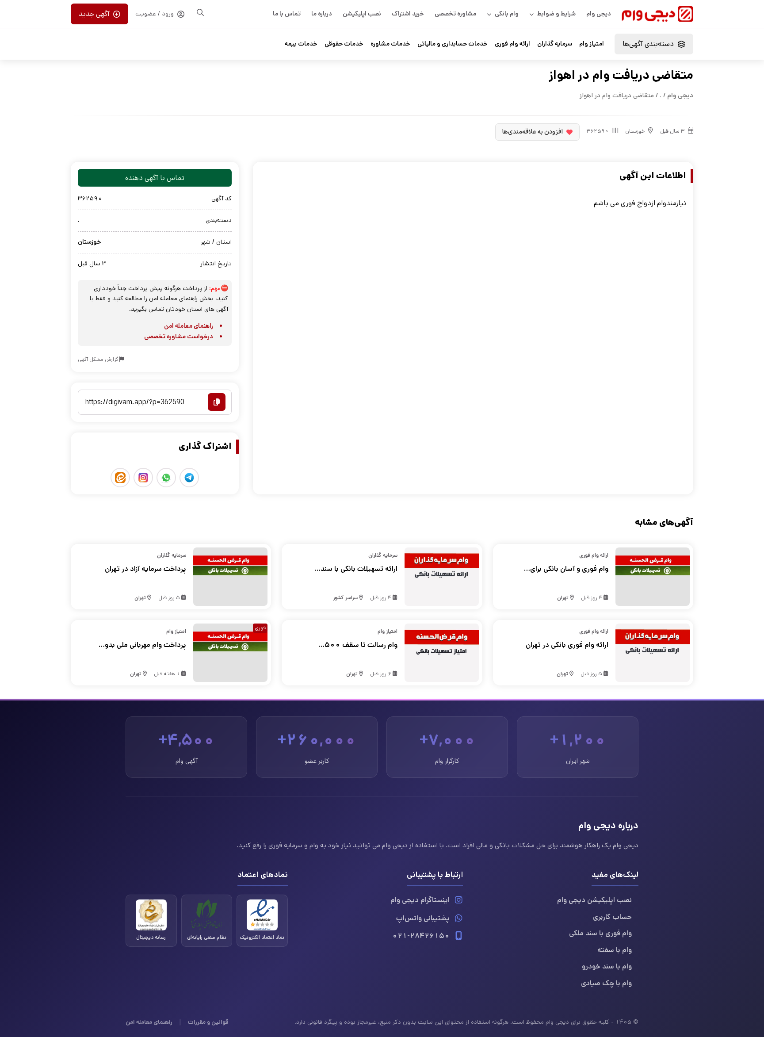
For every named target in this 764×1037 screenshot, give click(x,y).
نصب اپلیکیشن (362, 13)
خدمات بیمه (301, 43)
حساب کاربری (612, 917)
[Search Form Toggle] (200, 12)
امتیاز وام (591, 43)
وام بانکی (507, 13)
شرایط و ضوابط (556, 13)
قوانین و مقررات (208, 1022)
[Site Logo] (657, 14)
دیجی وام (598, 13)
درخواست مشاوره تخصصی (178, 336)
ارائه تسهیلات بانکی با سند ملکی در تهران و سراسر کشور (356, 569)
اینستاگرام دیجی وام (420, 900)
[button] (654, 44)
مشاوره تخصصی (455, 13)
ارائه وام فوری (512, 43)
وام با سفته (614, 950)
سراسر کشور (345, 597)
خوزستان (635, 131)
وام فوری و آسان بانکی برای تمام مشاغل (569, 569)
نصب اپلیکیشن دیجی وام (594, 900)
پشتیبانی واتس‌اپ (423, 918)
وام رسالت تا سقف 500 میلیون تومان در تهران (361, 645)
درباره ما (321, 13)
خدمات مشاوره (390, 43)
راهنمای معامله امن (188, 325)
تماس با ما (287, 13)
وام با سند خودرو (607, 966)
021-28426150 (421, 936)
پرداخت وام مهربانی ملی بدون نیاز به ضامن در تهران (143, 645)
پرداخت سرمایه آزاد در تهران (145, 569)
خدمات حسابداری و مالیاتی (452, 43)
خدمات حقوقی (344, 43)
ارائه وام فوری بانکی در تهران (567, 645)
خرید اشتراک (408, 13)
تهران (563, 597)
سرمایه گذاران (554, 43)
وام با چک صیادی (606, 983)
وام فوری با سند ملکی (600, 933)
